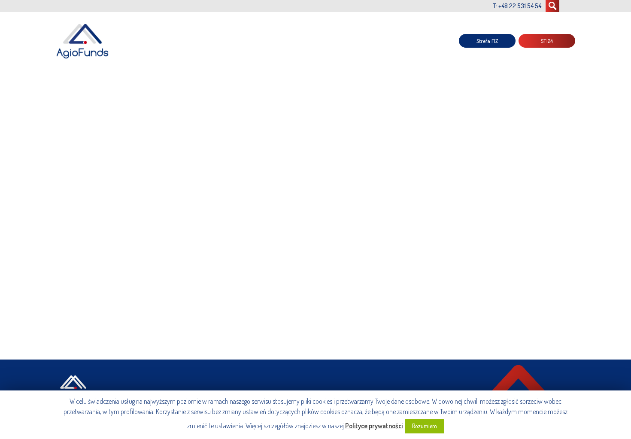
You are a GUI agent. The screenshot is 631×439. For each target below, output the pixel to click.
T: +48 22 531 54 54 (517, 6)
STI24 (547, 40)
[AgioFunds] (84, 41)
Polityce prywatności (374, 425)
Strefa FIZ (487, 40)
